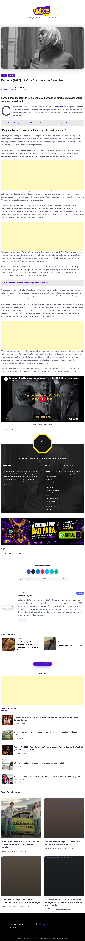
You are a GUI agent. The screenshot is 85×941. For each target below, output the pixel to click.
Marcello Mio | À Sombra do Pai (70, 645)
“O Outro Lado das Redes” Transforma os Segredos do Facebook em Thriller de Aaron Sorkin (63, 902)
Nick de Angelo (19, 87)
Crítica (4, 75)
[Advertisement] (42, 175)
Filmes (12, 75)
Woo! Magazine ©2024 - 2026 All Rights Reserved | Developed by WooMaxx (42, 938)
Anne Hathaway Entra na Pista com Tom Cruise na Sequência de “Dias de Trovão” (20, 844)
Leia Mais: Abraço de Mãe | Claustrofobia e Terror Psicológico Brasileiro (39, 123)
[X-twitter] (73, 925)
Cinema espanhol (7, 553)
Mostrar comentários (42, 664)
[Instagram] (64, 925)
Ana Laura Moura (50, 848)
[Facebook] (78, 925)
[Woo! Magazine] (41, 11)
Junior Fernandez (7, 906)
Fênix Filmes (59, 107)
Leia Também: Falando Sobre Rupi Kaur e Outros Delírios (30, 283)
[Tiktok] (69, 925)
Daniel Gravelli (6, 851)
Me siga (80, 593)
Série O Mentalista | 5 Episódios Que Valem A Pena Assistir (39, 763)
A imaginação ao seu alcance (41, 18)
